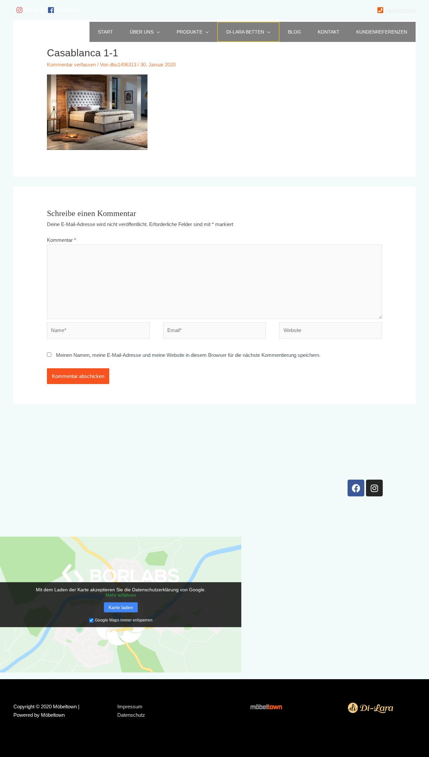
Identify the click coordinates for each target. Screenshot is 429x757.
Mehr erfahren (121, 595)
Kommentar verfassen (71, 64)
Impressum (129, 706)
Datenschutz (131, 715)
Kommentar (61, 240)
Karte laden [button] (121, 607)
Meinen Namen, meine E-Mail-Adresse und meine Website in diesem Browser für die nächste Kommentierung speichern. (188, 355)
